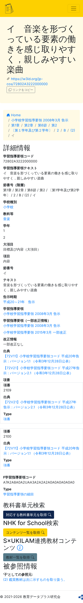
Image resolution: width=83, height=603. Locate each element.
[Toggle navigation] (74, 8)
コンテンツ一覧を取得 (23, 532)
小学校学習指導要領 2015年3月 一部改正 (34, 332)
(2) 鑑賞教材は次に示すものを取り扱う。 (35, 579)
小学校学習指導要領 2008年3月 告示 (39, 120)
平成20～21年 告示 (19, 302)
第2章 (28, 125)
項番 (6, 419)
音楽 (6, 219)
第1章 (15, 125)
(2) (72, 130)
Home (15, 115)
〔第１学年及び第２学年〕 (31, 130)
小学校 (8, 207)
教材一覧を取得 (18, 557)
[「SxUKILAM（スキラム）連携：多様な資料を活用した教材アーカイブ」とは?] (20, 547)
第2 (54, 125)
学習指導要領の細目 (18, 494)
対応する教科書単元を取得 (27, 515)
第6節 (42, 125)
